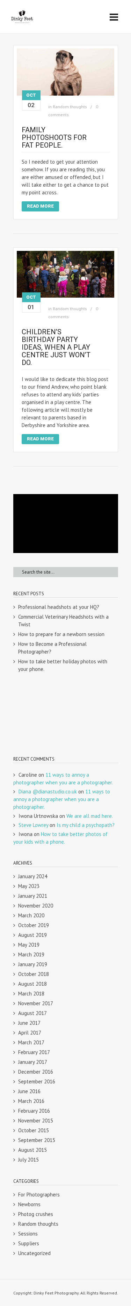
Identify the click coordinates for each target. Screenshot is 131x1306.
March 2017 (31, 1042)
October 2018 (33, 974)
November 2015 (35, 1120)
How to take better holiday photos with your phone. (62, 665)
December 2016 (35, 1071)
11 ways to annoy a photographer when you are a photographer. (61, 799)
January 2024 (32, 876)
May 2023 (28, 886)
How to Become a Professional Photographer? (52, 648)
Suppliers (28, 1243)
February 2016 (34, 1110)
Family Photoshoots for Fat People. (54, 137)
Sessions (28, 1233)
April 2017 (29, 1032)
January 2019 (32, 964)
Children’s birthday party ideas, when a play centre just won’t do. (56, 347)
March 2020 (31, 915)
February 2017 (34, 1052)
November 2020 (35, 905)
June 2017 (29, 1023)
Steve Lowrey (33, 825)
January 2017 (32, 1062)
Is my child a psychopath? (86, 825)
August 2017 (32, 1013)
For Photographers (39, 1194)
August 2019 (32, 935)
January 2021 (32, 896)
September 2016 (36, 1081)
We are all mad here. (89, 816)
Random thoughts (70, 106)
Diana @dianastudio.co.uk (48, 791)
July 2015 (28, 1159)
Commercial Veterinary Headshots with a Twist (63, 620)
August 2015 (32, 1150)
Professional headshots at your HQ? (58, 607)
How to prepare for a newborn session (61, 634)
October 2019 (33, 925)
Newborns (29, 1204)
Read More (40, 206)
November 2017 (35, 1003)
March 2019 (31, 954)
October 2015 (33, 1130)
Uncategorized (34, 1253)
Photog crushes (35, 1214)
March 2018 (31, 993)
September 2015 (36, 1140)
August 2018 (32, 983)
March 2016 (31, 1101)
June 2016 (29, 1091)
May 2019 (28, 944)
